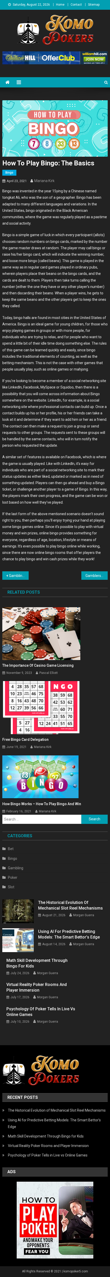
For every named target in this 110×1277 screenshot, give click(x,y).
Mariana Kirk (44, 181)
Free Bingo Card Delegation (25, 739)
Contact (76, 4)
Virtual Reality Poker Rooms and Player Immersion (36, 987)
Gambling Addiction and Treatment (19, 576)
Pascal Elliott (48, 673)
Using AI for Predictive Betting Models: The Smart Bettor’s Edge (69, 934)
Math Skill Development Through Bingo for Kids (37, 963)
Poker (12, 877)
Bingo (9, 172)
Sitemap (94, 4)
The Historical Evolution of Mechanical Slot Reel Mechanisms (70, 905)
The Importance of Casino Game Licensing (38, 665)
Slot (11, 887)
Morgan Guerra (83, 915)
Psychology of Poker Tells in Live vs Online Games (40, 1011)
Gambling (15, 868)
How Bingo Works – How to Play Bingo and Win (41, 804)
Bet (11, 849)
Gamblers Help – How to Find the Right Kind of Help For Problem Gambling (96, 576)
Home (60, 4)
